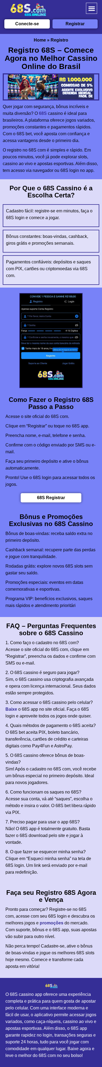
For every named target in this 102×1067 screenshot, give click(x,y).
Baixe (11, 709)
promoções (51, 923)
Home (40, 40)
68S (43, 113)
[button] (91, 8)
